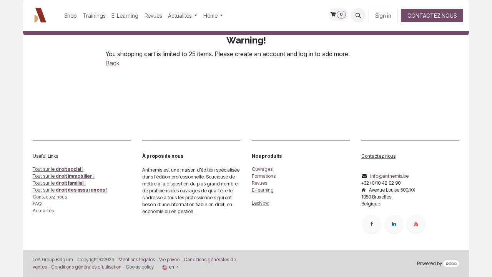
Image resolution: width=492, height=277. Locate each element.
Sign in (383, 15)
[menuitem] (70, 15)
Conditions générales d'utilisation (86, 267)
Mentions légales (136, 259)
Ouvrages (262, 169)
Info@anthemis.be (389, 176)
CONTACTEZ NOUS (432, 15)
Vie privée (169, 259)
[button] (358, 15)
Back (113, 63)
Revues (259, 183)
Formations (264, 176)
